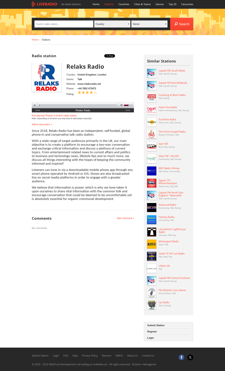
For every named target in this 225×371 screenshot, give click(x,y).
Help (75, 355)
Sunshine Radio (167, 119)
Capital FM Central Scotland (174, 278)
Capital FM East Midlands (173, 82)
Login (150, 337)
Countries (123, 4)
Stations (108, 4)
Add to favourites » (42, 124)
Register (152, 331)
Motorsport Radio (169, 241)
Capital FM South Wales (172, 70)
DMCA (119, 355)
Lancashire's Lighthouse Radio (172, 230)
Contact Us (148, 355)
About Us (132, 355)
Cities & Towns (142, 4)
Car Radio (164, 302)
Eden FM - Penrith (169, 156)
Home (96, 4)
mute (121, 105)
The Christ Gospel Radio (172, 131)
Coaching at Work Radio (172, 95)
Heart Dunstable (168, 107)
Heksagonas (149, 364)
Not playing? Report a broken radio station (54, 115)
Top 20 (172, 4)
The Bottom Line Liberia (172, 290)
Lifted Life (164, 265)
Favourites (187, 4)
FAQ (65, 355)
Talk (79, 79)
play (35, 105)
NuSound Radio (167, 204)
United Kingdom (86, 74)
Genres (160, 4)
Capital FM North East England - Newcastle (171, 194)
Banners (106, 355)
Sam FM (163, 143)
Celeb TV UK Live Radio (172, 253)
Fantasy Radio (166, 217)
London (102, 74)
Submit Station (155, 325)
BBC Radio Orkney (169, 168)
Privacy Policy (90, 355)
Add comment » (125, 218)
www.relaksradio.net (89, 83)
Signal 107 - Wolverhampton (168, 182)
